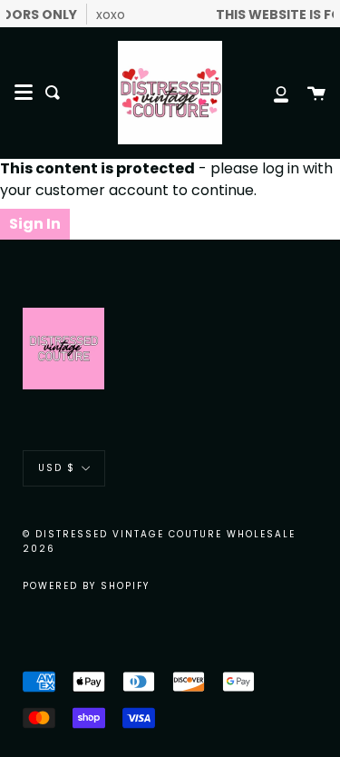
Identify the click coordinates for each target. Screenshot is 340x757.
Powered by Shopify (86, 586)
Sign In (35, 223)
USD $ (56, 468)
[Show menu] (23, 92)
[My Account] (271, 92)
